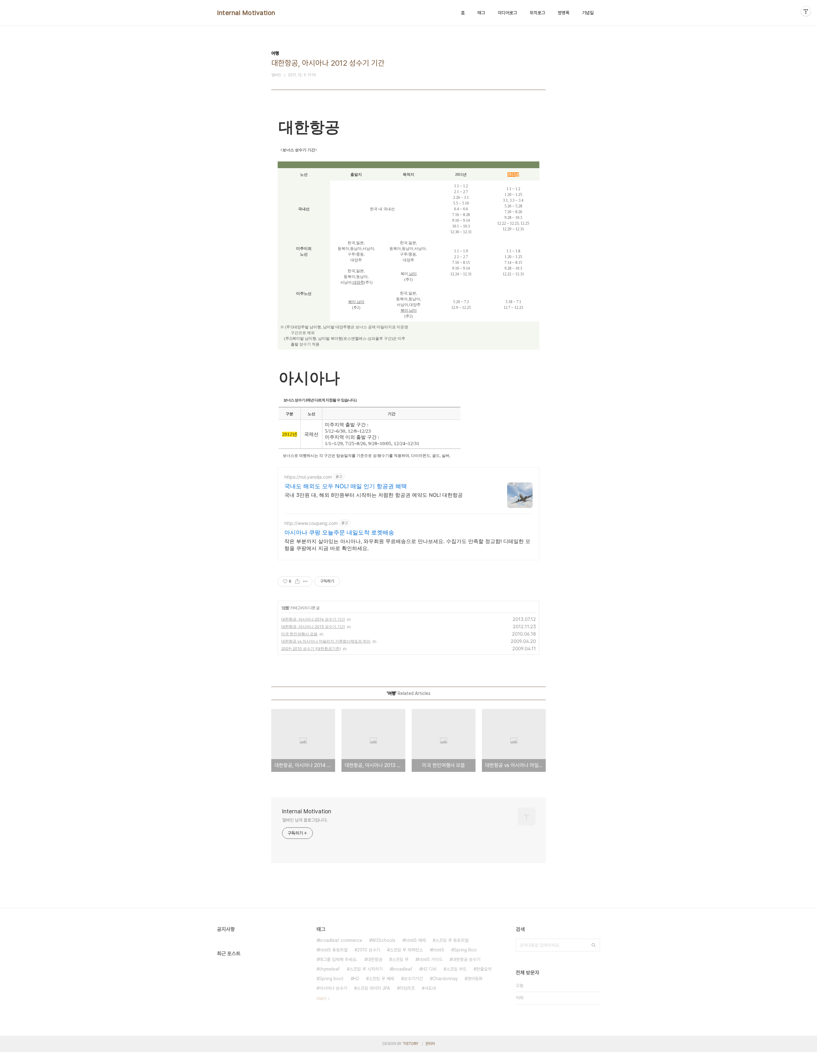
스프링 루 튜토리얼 (451, 940)
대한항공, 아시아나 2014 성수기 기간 (313, 619)
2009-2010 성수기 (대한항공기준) (311, 648)
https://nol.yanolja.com (308, 477)
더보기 (321, 998)
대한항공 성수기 (466, 959)
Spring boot (331, 978)
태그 (481, 12)
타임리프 (407, 988)
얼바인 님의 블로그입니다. (305, 820)
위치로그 (537, 12)
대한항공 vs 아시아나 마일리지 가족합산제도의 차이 (326, 641)
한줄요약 (483, 969)
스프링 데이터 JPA (373, 988)
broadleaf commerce (340, 940)
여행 (285, 607)
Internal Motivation (246, 13)
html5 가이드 (430, 959)
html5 (438, 949)
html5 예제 (415, 940)
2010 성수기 (368, 949)
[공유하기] (297, 581)
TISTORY (410, 1043)
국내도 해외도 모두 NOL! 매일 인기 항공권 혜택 (345, 486)
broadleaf (402, 969)
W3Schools (383, 940)
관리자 (430, 1043)
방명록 (563, 12)
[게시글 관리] (305, 581)
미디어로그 (507, 12)
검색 (594, 945)
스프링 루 (400, 959)
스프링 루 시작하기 (366, 969)
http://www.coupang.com (311, 523)
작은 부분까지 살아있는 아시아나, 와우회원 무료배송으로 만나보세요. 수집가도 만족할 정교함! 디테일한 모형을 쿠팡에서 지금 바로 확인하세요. (407, 544)
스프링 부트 (456, 969)
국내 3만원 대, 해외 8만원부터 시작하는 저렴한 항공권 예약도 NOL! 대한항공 (373, 495)
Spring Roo (465, 949)
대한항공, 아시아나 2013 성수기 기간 (313, 626)
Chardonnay (445, 978)
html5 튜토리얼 (333, 949)
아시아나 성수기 (333, 988)
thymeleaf (329, 969)
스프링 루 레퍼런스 (406, 949)
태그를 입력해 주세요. (338, 959)
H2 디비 (429, 969)
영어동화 (475, 978)
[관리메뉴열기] (806, 11)
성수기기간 (413, 978)
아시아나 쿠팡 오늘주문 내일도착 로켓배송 (339, 532)
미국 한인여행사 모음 (299, 633)
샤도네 (430, 988)
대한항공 (374, 959)
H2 (356, 978)
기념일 (588, 12)
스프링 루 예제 (381, 978)
